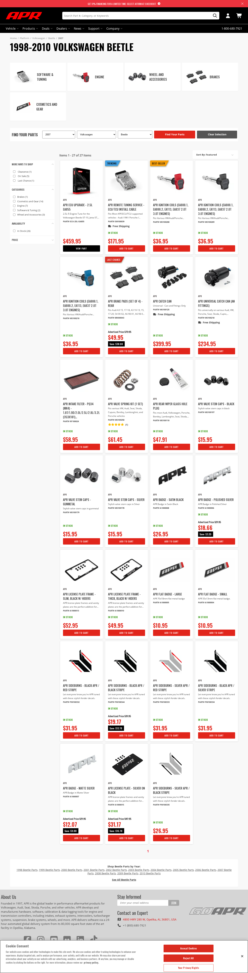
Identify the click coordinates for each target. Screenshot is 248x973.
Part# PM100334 (206, 702)
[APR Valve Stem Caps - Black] (216, 379)
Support (93, 29)
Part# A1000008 (161, 508)
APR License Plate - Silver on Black (126, 790)
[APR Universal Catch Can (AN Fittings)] (216, 277)
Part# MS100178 (116, 508)
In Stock (24, 231)
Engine (22, 205)
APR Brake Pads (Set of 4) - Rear (125, 303)
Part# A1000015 (116, 804)
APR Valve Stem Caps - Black (216, 404)
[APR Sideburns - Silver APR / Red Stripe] (171, 661)
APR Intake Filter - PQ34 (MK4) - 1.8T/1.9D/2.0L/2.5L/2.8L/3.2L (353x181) (81, 410)
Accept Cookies (188, 948)
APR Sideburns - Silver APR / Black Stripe (171, 790)
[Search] (213, 16)
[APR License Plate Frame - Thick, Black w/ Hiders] (126, 570)
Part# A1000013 (71, 610)
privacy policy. (91, 962)
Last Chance (26, 180)
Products (29, 29)
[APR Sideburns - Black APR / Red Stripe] (81, 661)
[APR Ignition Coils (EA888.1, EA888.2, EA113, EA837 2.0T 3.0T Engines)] (171, 180)
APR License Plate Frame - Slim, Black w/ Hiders (79, 596)
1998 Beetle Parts (27, 870)
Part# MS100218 (206, 317)
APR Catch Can (162, 301)
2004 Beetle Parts (161, 870)
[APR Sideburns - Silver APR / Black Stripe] (171, 764)
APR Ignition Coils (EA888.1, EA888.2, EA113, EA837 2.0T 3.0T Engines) (170, 209)
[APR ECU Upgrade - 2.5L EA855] (81, 180)
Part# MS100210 (71, 318)
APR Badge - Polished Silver (216, 499)
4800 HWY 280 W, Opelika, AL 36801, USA (149, 919)
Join (173, 903)
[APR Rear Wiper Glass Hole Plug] (171, 379)
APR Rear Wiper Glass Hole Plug (170, 406)
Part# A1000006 (206, 508)
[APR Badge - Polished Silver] (216, 475)
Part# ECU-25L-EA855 (73, 221)
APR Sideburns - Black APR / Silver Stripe (216, 687)
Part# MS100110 (161, 420)
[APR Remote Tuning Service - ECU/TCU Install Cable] (126, 180)
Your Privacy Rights (188, 968)
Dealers (61, 29)
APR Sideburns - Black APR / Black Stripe (126, 687)
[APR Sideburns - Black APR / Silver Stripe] (216, 661)
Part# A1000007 (71, 796)
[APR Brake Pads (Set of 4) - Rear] (126, 277)
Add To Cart (126, 248)
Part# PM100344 (116, 702)
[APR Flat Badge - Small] (216, 570)
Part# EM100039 (116, 221)
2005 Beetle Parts (183, 870)
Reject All (188, 958)
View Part (81, 248)
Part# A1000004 (206, 602)
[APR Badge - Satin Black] (171, 475)
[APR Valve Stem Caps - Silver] (126, 475)
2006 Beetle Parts (205, 870)
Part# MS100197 (206, 412)
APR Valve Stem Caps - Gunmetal (77, 501)
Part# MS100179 (71, 512)
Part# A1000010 (116, 610)
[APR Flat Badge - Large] (171, 570)
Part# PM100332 (71, 702)
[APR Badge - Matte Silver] (81, 764)
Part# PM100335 (161, 804)
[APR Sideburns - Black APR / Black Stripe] (126, 661)
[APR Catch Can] (171, 277)
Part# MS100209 (206, 222)
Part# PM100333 (161, 702)
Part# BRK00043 (116, 317)
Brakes (22, 196)
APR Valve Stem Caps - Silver (126, 499)
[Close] (242, 956)
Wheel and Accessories (31, 214)
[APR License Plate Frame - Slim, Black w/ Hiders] (81, 570)
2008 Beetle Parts (105, 873)
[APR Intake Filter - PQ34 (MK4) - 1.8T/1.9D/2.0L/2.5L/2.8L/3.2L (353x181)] (81, 379)
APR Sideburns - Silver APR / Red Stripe (171, 687)
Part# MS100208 (161, 222)
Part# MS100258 (116, 419)
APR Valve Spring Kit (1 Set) (125, 404)
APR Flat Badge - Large (167, 594)
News (77, 29)
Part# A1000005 (161, 602)
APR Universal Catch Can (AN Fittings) (216, 303)
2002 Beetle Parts (116, 870)
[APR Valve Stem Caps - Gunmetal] (81, 475)
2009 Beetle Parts (127, 873)
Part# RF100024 (71, 421)
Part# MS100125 (161, 309)
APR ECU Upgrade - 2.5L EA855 (77, 207)
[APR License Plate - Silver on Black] (126, 764)
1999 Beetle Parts (49, 870)
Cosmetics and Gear (30, 201)
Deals (46, 29)
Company (112, 29)
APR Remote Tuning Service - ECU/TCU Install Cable (126, 207)
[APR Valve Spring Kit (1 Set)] (126, 379)
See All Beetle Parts (124, 879)
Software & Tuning (28, 210)
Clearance (25, 171)
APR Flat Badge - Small (212, 594)
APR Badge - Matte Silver (79, 788)
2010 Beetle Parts (150, 873)
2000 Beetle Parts (71, 870)
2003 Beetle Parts (138, 870)
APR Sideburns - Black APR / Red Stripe (81, 687)
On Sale (23, 176)
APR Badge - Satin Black (168, 499)
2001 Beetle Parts (94, 870)
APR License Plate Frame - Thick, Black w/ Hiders (124, 596)
